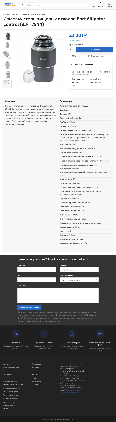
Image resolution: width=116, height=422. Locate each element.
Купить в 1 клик (97, 56)
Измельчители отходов (33, 14)
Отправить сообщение (29, 307)
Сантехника (12, 14)
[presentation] (57, 36)
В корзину (95, 49)
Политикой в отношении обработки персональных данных (71, 392)
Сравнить (78, 56)
